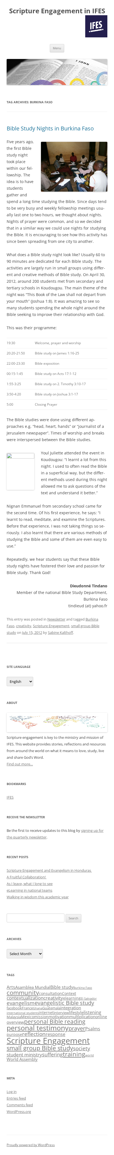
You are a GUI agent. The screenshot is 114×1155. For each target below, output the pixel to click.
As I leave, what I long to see (30, 883)
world (89, 1055)
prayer (77, 1028)
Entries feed (16, 1098)
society (81, 1048)
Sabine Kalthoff (60, 632)
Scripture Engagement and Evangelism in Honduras (49, 870)
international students (23, 1013)
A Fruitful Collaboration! (26, 876)
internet (46, 1012)
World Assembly (22, 1059)
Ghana (37, 1008)
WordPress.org (19, 1111)
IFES (10, 797)
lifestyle (76, 1012)
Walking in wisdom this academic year (38, 896)
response (55, 1034)
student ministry (24, 1054)
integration (70, 1008)
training (74, 1054)
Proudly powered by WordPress (31, 1145)
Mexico (27, 1016)
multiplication (82, 1017)
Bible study (61, 987)
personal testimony (38, 1027)
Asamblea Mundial (32, 987)
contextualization (25, 998)
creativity (23, 625)
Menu (57, 48)
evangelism (21, 1003)
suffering (52, 1054)
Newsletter (56, 619)
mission (41, 1016)
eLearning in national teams (29, 890)
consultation (50, 993)
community (23, 993)
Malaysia (14, 1016)
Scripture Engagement (51, 625)
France (27, 1007)
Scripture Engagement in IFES (57, 11)
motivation (58, 1017)
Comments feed (20, 1104)
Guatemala (51, 1007)
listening (92, 1012)
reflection (34, 1034)
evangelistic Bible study (64, 1003)
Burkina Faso (82, 988)
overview (15, 1022)
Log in (12, 1091)
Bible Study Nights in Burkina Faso (50, 128)
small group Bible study (40, 1048)
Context (69, 993)
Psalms (92, 1029)
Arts (11, 987)
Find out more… (20, 764)
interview (61, 1012)
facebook (14, 1007)
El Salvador (89, 998)
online (101, 1016)
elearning (72, 998)
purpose (14, 1034)
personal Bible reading (54, 1021)
